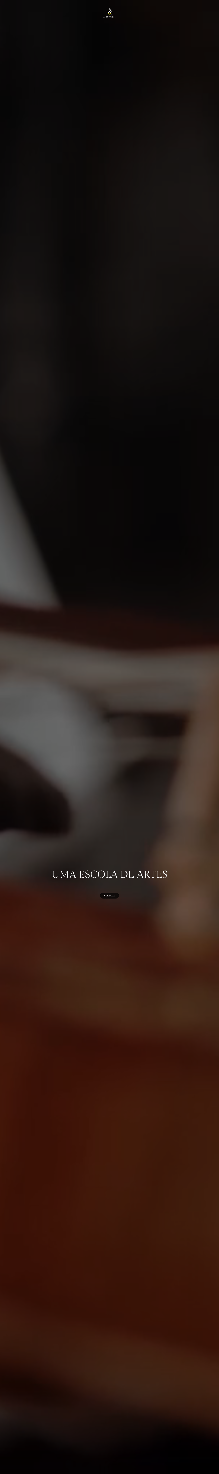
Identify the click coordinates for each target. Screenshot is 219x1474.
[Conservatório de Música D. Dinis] (109, 11)
